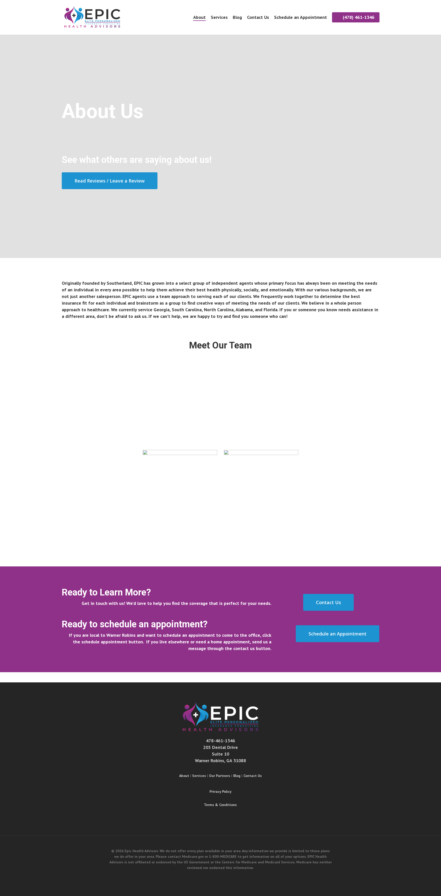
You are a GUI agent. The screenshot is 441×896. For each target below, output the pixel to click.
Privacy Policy (220, 791)
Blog (236, 775)
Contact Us (252, 775)
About (184, 775)
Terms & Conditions (220, 804)
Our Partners (219, 775)
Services (199, 775)
